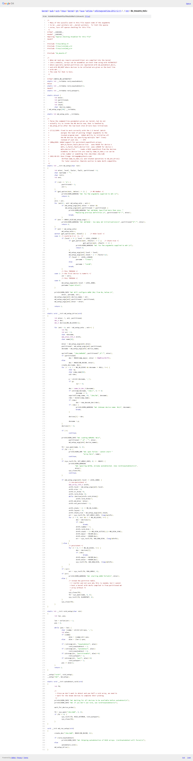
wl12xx (89, 10)
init (127, 10)
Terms (25, 758)
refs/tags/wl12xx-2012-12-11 (107, 10)
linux (63, 10)
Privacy (19, 758)
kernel (45, 10)
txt (183, 758)
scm (57, 10)
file (87, 16)
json (189, 758)
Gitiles (13, 758)
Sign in (188, 3)
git (77, 10)
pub (52, 10)
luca (82, 10)
